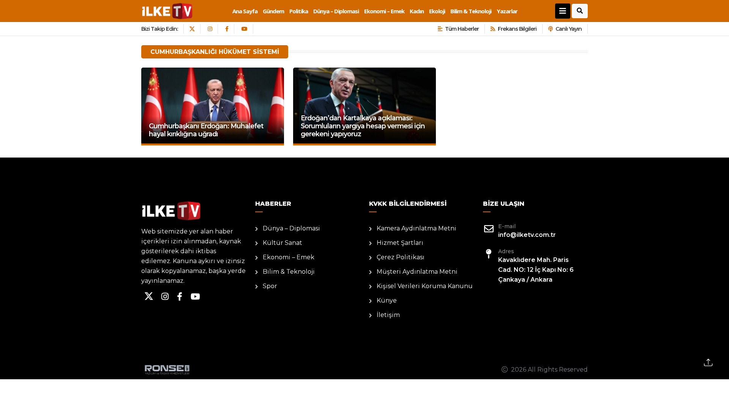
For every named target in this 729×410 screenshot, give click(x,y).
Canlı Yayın (568, 28)
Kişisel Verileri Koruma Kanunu (425, 286)
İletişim (388, 315)
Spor (270, 286)
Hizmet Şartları (400, 242)
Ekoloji (437, 11)
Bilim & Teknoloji (470, 11)
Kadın (417, 11)
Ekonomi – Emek (384, 11)
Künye (387, 300)
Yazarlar (507, 11)
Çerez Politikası (400, 257)
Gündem (273, 11)
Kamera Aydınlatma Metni (416, 228)
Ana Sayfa (244, 11)
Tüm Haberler (462, 28)
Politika (298, 11)
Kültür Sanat (282, 242)
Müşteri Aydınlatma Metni (417, 271)
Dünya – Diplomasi (336, 11)
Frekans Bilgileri (517, 28)
